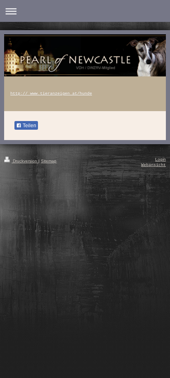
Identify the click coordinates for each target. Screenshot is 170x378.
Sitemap (49, 161)
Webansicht (153, 165)
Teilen (28, 125)
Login (160, 159)
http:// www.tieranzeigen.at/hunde (51, 93)
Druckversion (25, 161)
